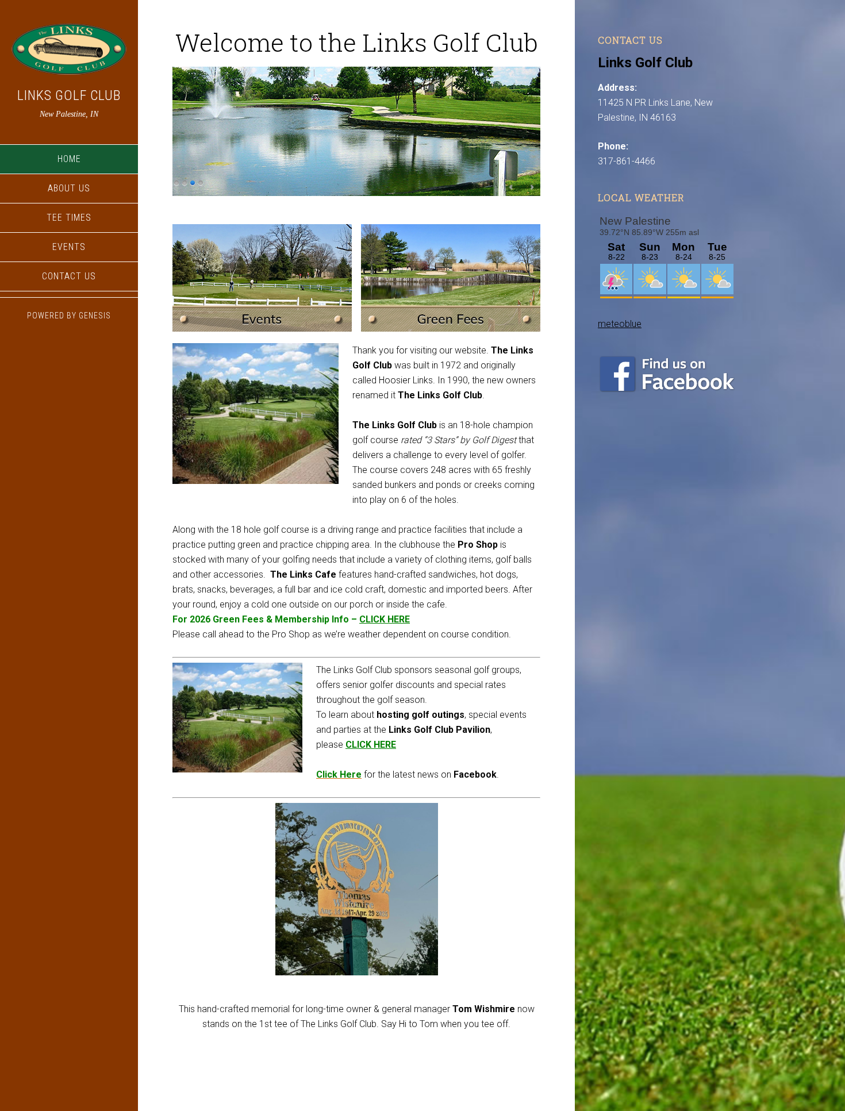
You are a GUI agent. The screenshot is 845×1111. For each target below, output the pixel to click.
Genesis (95, 315)
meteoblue (620, 323)
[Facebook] (667, 389)
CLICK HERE (384, 619)
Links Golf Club (69, 95)
